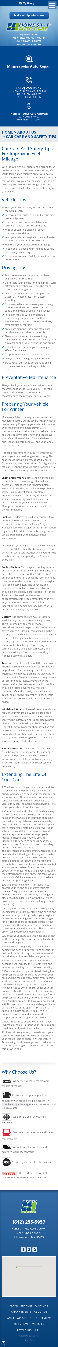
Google (29, 1249)
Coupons (41, 1305)
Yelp (34, 1249)
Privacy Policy (29, 1340)
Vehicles (38, 1324)
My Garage (29, 3)
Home (7, 132)
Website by (29, 1336)
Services (26, 1305)
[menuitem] (13, 1306)
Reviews (45, 1317)
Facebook (23, 1249)
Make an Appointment (29, 15)
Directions (21, 1324)
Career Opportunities (22, 1317)
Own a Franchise (29, 1330)
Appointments (21, 1311)
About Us (26, 132)
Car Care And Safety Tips (31, 136)
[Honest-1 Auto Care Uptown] (29, 27)
